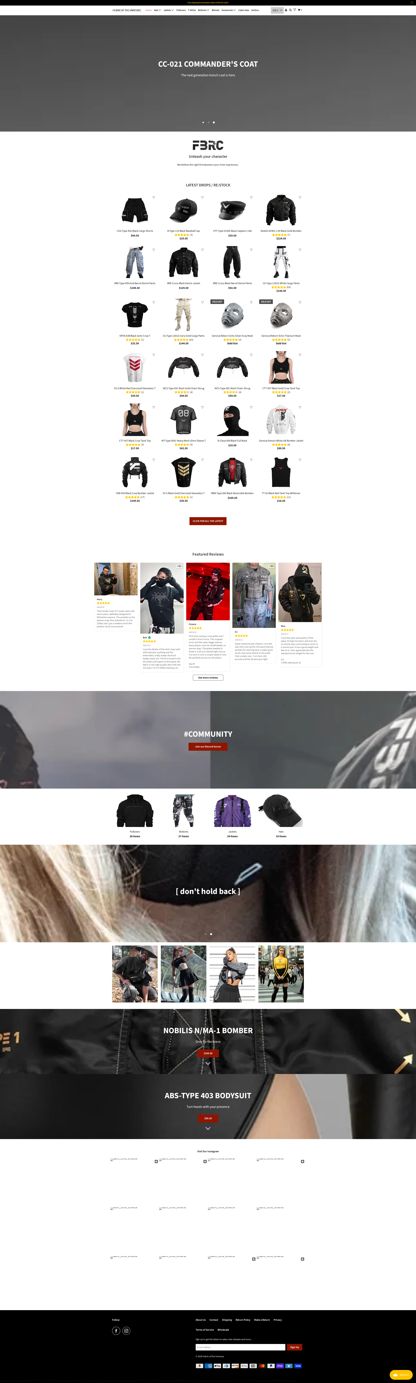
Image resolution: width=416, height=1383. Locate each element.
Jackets (167, 10)
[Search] (291, 10)
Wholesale (223, 1330)
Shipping (227, 1320)
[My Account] (286, 10)
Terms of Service (205, 1330)
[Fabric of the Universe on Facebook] (117, 1331)
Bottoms (202, 10)
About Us (201, 1320)
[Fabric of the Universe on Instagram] (127, 1331)
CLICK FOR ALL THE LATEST (208, 521)
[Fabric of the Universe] (126, 10)
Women (215, 10)
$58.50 (208, 1118)
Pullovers (181, 10)
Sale (156, 10)
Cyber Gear (243, 10)
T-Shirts (192, 10)
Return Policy (243, 1320)
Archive (255, 10)
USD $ (275, 10)
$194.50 (208, 1053)
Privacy (278, 1320)
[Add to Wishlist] (154, 197)
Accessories (227, 10)
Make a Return (262, 1320)
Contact (213, 1320)
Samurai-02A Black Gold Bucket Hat (44, 1370)
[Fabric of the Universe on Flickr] (133, 1331)
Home (149, 10)
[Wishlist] (295, 10)
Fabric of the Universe (213, 1356)
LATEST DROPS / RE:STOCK (208, 185)
